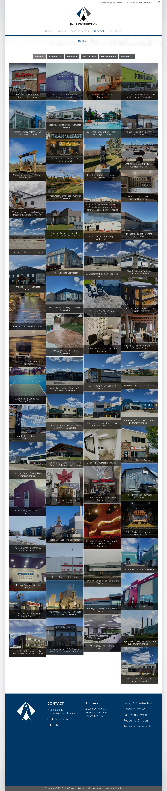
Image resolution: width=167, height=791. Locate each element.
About (61, 31)
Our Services (80, 31)
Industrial (72, 56)
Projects (100, 31)
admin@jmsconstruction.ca (118, 2)
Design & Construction (138, 703)
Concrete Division (134, 709)
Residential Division (136, 720)
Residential (127, 56)
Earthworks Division (136, 715)
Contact (116, 31)
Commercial (55, 56)
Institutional (89, 56)
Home (49, 31)
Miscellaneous (108, 56)
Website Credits (114, 788)
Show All (39, 56)
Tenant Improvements (137, 726)
